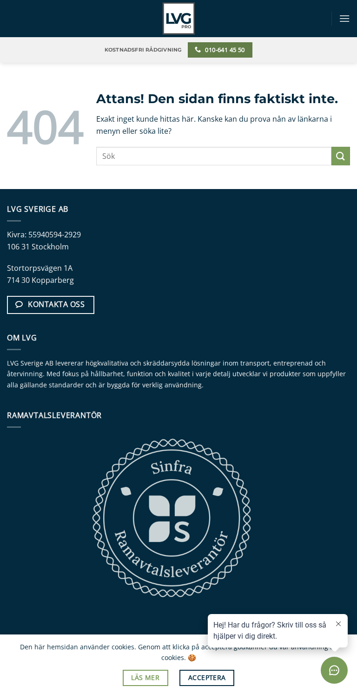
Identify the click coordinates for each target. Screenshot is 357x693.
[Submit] (340, 156)
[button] (344, 18)
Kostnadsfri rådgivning (143, 49)
